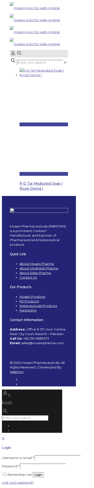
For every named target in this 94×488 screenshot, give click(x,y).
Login (38, 474)
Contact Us (28, 277)
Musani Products (32, 297)
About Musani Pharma (37, 264)
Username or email (18, 458)
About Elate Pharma (35, 273)
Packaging (28, 310)
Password (10, 466)
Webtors (16, 372)
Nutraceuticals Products (38, 306)
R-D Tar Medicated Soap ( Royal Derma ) (41, 186)
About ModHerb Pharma (39, 268)
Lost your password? (18, 482)
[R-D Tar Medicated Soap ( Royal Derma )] (44, 75)
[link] (65, 62)
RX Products (29, 301)
